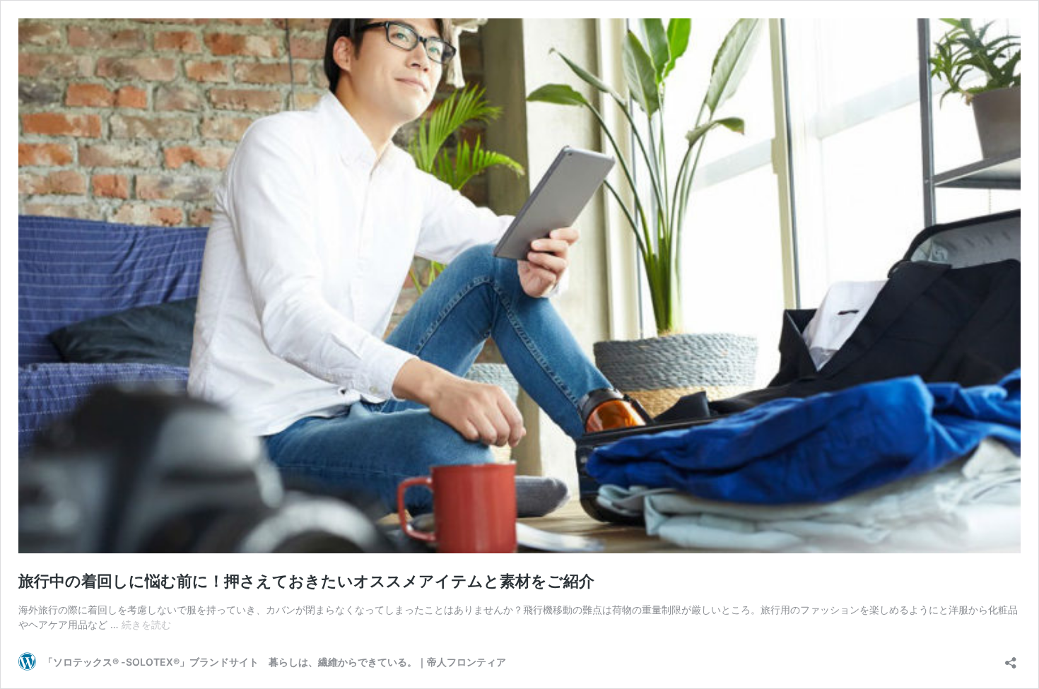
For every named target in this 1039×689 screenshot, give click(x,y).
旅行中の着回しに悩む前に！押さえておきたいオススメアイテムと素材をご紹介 (306, 581)
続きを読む (146, 624)
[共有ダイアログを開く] (1011, 658)
